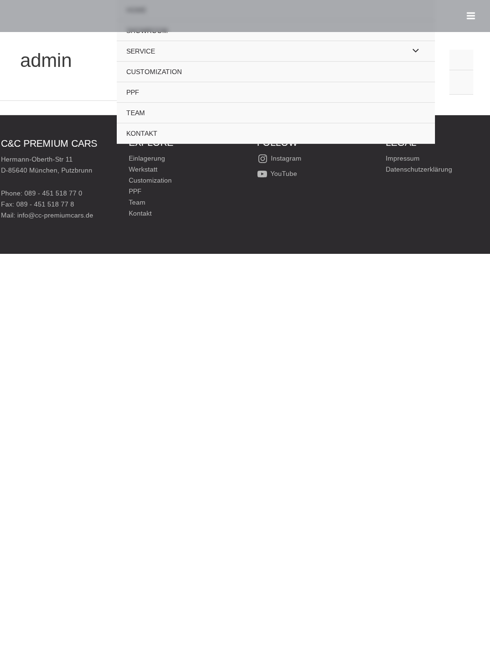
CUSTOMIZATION (154, 72)
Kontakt (140, 213)
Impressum (403, 158)
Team (137, 202)
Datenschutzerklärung (419, 169)
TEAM (135, 113)
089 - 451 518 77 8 (45, 204)
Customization (150, 180)
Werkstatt (143, 169)
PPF (132, 92)
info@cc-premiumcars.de (55, 215)
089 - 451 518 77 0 (53, 193)
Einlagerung (147, 158)
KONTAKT (141, 133)
